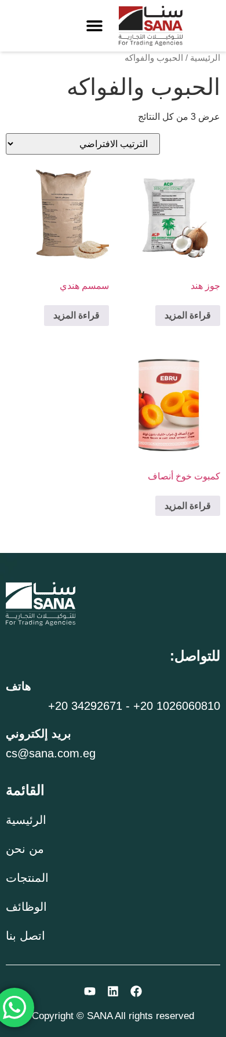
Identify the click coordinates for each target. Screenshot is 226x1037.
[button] (94, 26)
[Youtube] (90, 991)
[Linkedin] (113, 991)
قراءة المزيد (188, 315)
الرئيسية (205, 58)
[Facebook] (136, 991)
